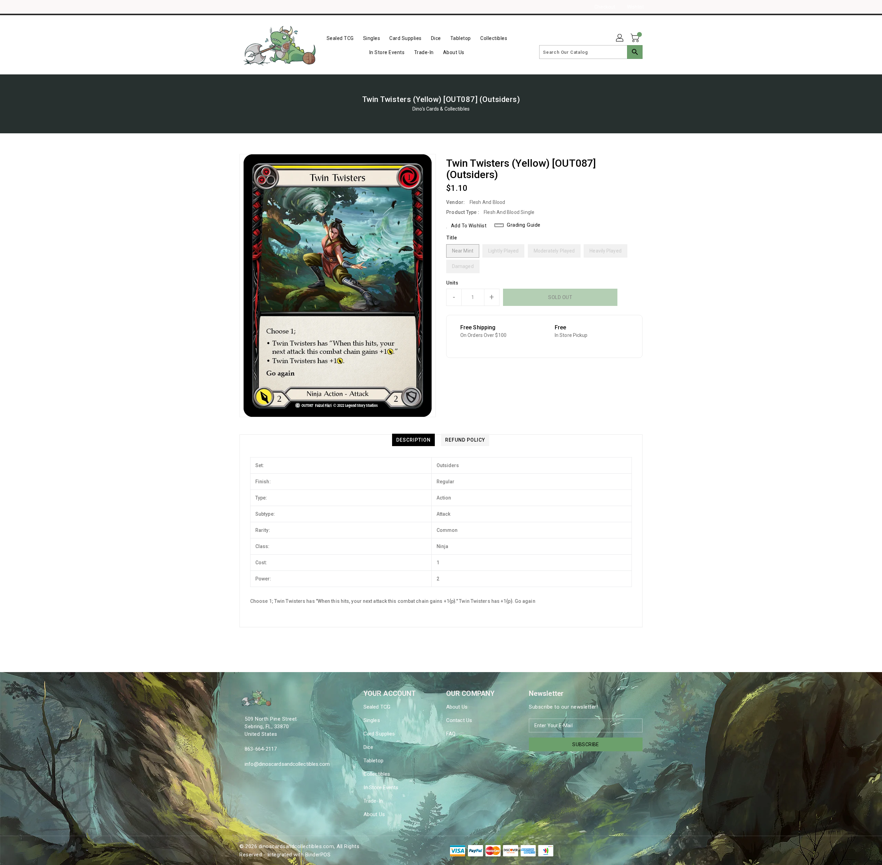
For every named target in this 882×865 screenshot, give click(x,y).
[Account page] (620, 38)
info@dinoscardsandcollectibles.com (287, 764)
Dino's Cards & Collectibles (441, 109)
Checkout (604, 7)
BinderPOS (318, 855)
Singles (371, 720)
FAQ (450, 734)
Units (452, 282)
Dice (368, 747)
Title (451, 237)
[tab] (413, 440)
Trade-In (373, 801)
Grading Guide (524, 225)
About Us (374, 814)
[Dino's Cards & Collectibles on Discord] (256, 7)
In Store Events (381, 787)
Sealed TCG (376, 707)
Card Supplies (379, 734)
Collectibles (376, 774)
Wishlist (635, 7)
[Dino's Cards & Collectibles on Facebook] (230, 7)
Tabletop (373, 761)
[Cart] (636, 38)
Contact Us (459, 720)
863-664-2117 (261, 749)
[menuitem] (340, 38)
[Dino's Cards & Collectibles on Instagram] (243, 7)
